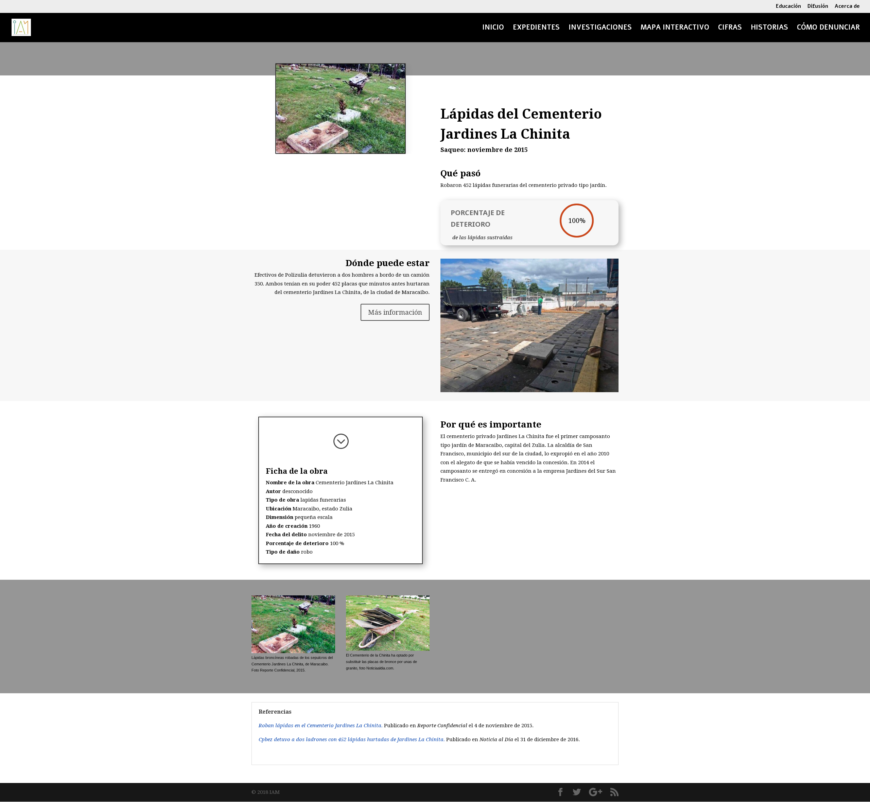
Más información (395, 312)
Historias (769, 28)
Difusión (817, 7)
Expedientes (536, 28)
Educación (788, 7)
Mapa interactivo (675, 28)
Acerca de (847, 7)
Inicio (493, 28)
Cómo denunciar (828, 28)
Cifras (730, 28)
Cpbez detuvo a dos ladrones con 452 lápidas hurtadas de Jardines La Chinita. (352, 739)
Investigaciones (600, 28)
